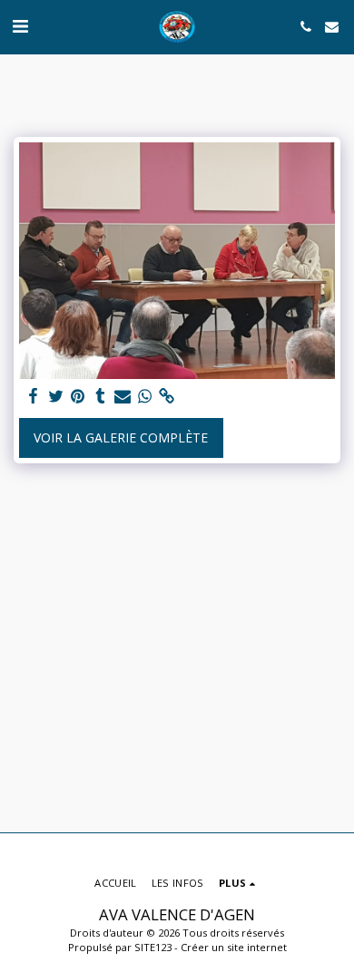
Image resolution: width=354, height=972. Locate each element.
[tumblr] (101, 396)
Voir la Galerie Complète (121, 437)
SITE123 (153, 947)
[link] (167, 396)
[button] (20, 25)
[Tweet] (56, 396)
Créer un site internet (234, 947)
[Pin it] (78, 396)
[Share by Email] (122, 396)
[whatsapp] (145, 396)
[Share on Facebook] (33, 396)
